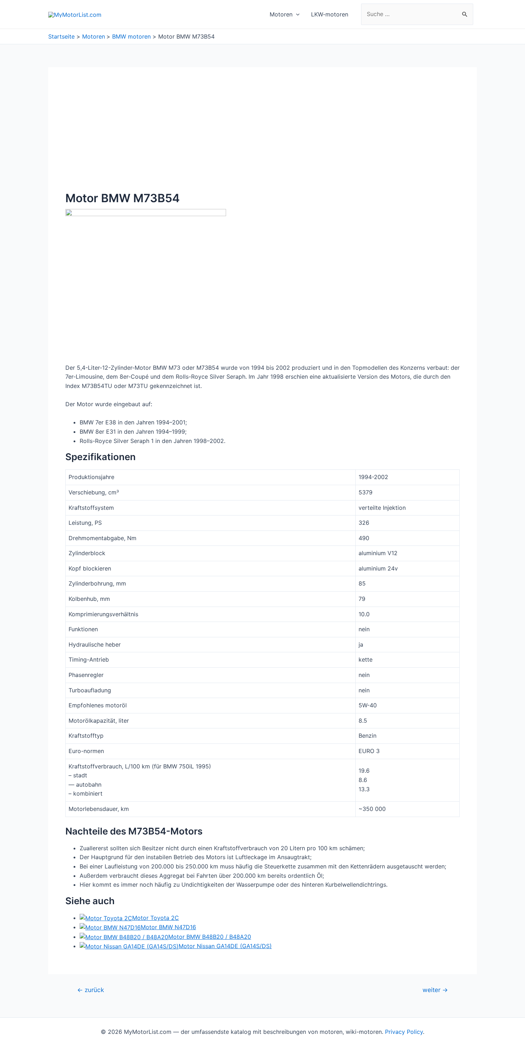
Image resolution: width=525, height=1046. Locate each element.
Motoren (281, 14)
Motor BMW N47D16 (168, 927)
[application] (296, 14)
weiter (435, 990)
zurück (90, 990)
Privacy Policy (404, 1031)
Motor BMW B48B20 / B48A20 (209, 936)
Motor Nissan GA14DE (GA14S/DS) (225, 946)
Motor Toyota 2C (155, 917)
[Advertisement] (262, 138)
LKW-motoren (329, 14)
